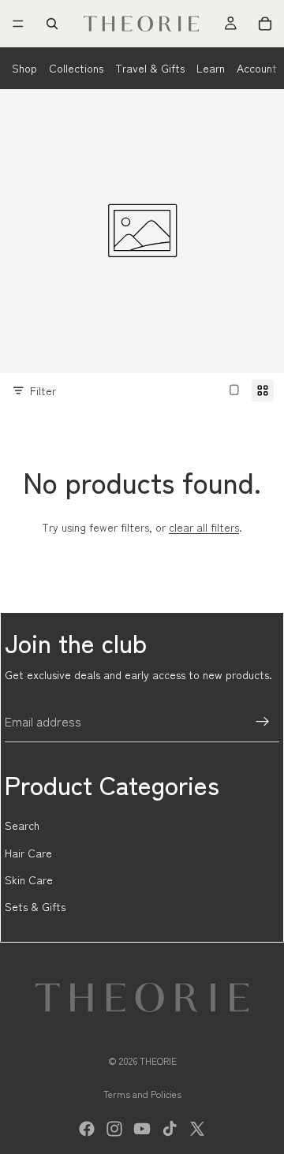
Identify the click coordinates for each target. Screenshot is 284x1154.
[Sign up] (262, 721)
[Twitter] (197, 1128)
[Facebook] (86, 1128)
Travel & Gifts (150, 68)
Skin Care (29, 879)
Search (22, 825)
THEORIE (158, 1060)
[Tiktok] (169, 1128)
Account (257, 68)
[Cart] (265, 23)
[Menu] (18, 24)
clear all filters (204, 527)
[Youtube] (142, 1128)
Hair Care (28, 853)
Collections (76, 68)
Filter (43, 390)
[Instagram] (114, 1128)
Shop (24, 68)
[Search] (52, 23)
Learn (210, 68)
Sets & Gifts (35, 906)
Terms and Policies (142, 1093)
